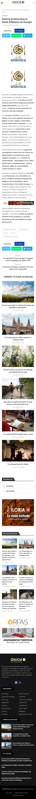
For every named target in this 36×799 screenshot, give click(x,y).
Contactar (22, 696)
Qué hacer (5, 699)
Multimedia (5, 702)
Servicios (4, 705)
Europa (5, 233)
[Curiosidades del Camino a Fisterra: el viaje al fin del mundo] (9, 570)
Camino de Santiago (8, 696)
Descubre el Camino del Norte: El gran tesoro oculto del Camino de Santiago (9, 605)
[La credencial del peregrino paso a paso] (18, 420)
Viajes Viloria (23, 708)
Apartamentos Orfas (25, 714)
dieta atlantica (23, 229)
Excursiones (23, 702)
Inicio (3, 10)
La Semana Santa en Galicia (18, 464)
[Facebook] (16, 682)
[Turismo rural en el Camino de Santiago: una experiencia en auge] (18, 356)
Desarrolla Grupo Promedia (25, 789)
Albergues (22, 711)
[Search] (34, 3)
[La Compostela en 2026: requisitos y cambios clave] (18, 324)
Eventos (4, 711)
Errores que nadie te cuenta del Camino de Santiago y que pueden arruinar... (23, 727)
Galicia (13, 233)
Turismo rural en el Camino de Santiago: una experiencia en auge (26, 581)
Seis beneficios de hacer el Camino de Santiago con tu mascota (26, 605)
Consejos (5, 714)
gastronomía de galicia (10, 236)
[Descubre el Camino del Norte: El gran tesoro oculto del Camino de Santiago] (18, 388)
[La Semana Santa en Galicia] (18, 450)
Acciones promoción (9, 229)
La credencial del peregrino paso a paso (18, 434)
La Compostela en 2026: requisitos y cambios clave (25, 553)
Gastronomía (6, 708)
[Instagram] (19, 682)
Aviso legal (8, 793)
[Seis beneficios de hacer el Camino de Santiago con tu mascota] (26, 594)
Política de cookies (18, 795)
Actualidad (5, 693)
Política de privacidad (21, 793)
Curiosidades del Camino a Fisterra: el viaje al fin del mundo (9, 581)
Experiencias (23, 705)
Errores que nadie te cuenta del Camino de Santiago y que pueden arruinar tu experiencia (9, 555)
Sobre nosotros (24, 693)
